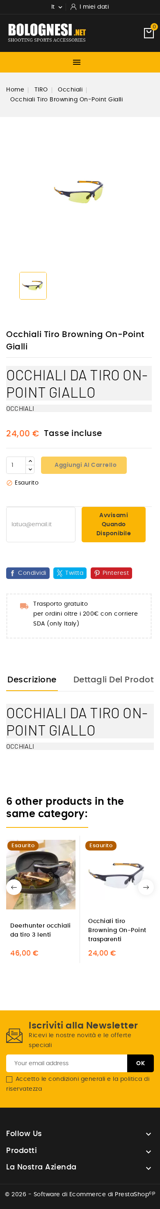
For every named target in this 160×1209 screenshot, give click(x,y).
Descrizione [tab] (32, 680)
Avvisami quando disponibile (113, 525)
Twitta (74, 573)
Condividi (32, 573)
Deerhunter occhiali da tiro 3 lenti (40, 930)
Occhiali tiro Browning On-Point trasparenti (117, 930)
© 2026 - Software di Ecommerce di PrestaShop (80, 1194)
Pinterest (116, 573)
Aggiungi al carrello (85, 465)
